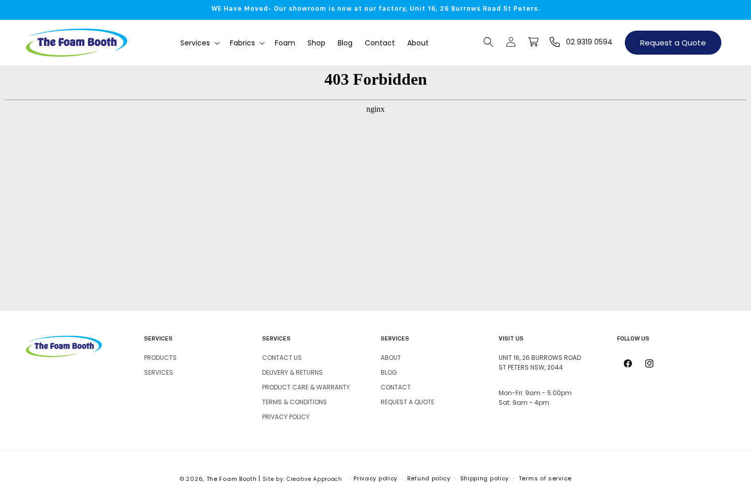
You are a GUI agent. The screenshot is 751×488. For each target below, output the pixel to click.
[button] (199, 43)
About (391, 357)
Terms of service (545, 478)
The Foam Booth (231, 479)
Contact (396, 387)
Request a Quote (673, 42)
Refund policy (429, 478)
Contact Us (282, 357)
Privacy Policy (286, 416)
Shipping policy (484, 478)
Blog (389, 372)
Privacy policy (375, 478)
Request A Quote (407, 402)
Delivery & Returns (292, 372)
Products (160, 357)
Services (158, 372)
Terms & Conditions (294, 402)
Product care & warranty (306, 387)
